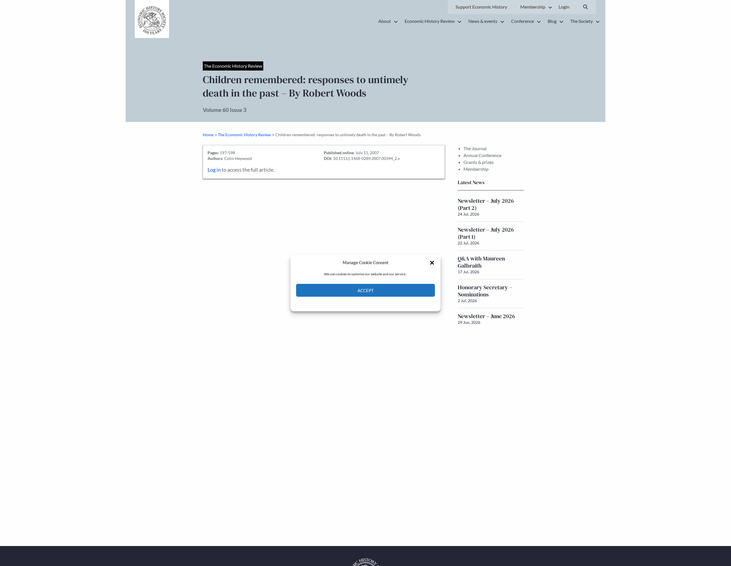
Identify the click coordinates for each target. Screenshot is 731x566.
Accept (366, 290)
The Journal (475, 148)
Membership (476, 169)
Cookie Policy (352, 303)
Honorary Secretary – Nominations (485, 290)
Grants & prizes (478, 162)
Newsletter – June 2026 (486, 316)
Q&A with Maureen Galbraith (481, 262)
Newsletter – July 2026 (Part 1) (486, 233)
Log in (214, 170)
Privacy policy (375, 303)
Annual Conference (482, 155)
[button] (432, 262)
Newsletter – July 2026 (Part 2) (486, 204)
